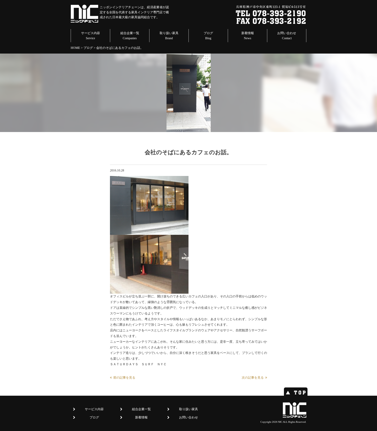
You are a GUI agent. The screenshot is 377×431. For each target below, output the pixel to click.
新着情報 (247, 35)
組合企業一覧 (129, 35)
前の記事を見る (124, 377)
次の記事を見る (253, 377)
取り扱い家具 (169, 35)
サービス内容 (90, 35)
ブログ (208, 35)
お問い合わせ (286, 35)
